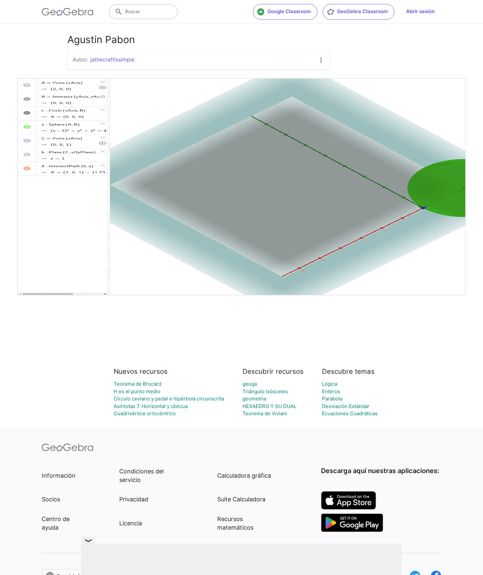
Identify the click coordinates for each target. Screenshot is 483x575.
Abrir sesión (420, 11)
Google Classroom (289, 11)
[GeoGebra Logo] (67, 12)
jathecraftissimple (112, 59)
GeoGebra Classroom (362, 11)
